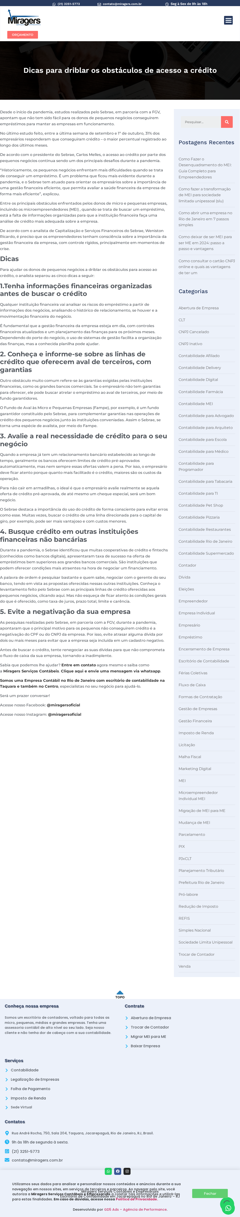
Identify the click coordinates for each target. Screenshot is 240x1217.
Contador (187, 565)
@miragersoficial (63, 705)
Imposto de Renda (196, 733)
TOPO (120, 997)
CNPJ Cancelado (194, 332)
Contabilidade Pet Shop (201, 505)
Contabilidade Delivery (200, 367)
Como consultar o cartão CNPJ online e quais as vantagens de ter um (207, 267)
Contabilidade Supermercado (206, 553)
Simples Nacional (195, 930)
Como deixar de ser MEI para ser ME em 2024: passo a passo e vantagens (205, 243)
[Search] (227, 122)
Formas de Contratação (200, 697)
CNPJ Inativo (190, 344)
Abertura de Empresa (199, 308)
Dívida (184, 577)
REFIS (184, 918)
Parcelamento (192, 834)
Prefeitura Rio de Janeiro (201, 882)
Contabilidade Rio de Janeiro (205, 541)
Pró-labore (188, 894)
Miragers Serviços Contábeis (31, 671)
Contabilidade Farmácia (201, 392)
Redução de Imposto (198, 906)
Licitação (187, 745)
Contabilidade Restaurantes (205, 529)
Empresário (189, 625)
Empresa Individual (197, 613)
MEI (182, 780)
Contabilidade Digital (198, 379)
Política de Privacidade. (137, 1199)
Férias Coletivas (193, 673)
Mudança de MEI (194, 822)
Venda (185, 966)
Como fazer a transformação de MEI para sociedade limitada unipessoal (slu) (205, 195)
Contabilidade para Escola (203, 439)
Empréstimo (190, 637)
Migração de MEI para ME (202, 810)
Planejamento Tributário (201, 870)
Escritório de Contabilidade (204, 661)
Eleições (186, 589)
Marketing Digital (195, 769)
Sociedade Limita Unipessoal (205, 942)
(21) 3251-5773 (69, 4)
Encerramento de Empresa (204, 649)
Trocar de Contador (196, 954)
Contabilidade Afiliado (199, 356)
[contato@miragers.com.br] (99, 4)
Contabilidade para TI (198, 493)
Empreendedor (193, 601)
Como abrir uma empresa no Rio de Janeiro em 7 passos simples (205, 219)
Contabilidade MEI (196, 404)
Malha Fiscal (190, 757)
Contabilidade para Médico (204, 451)
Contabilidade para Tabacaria (205, 481)
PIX (182, 846)
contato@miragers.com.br (122, 4)
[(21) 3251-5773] (54, 4)
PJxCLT (185, 858)
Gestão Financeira (195, 721)
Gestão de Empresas (198, 709)
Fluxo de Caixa (192, 685)
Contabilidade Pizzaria (199, 517)
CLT (182, 320)
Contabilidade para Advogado (206, 415)
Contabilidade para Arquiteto (206, 427)
